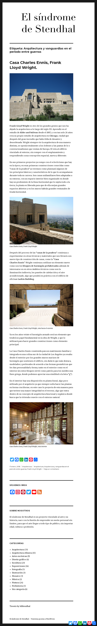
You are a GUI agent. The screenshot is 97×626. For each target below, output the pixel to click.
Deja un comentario (51, 469)
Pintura (15, 582)
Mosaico (16, 576)
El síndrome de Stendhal (19, 619)
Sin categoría (18, 589)
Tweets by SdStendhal (20, 606)
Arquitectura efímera (22, 553)
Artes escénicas (19, 556)
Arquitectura (27, 466)
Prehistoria (17, 586)
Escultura (16, 563)
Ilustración (17, 573)
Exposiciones (18, 566)
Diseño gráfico (19, 559)
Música (15, 579)
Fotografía (17, 569)
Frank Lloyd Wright (34, 469)
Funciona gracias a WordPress (43, 619)
